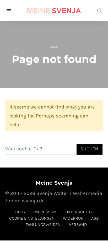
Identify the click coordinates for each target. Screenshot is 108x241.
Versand (78, 224)
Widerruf (73, 218)
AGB (95, 218)
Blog (20, 211)
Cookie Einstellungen (32, 218)
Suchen (89, 149)
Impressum (45, 211)
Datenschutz (79, 211)
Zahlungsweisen (43, 224)
